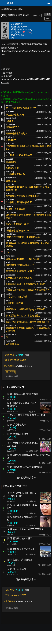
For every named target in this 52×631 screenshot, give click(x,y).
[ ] (11, 397)
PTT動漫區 (5, 9)
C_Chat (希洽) (16, 9)
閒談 (16, 355)
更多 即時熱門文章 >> (26, 579)
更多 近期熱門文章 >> (26, 477)
